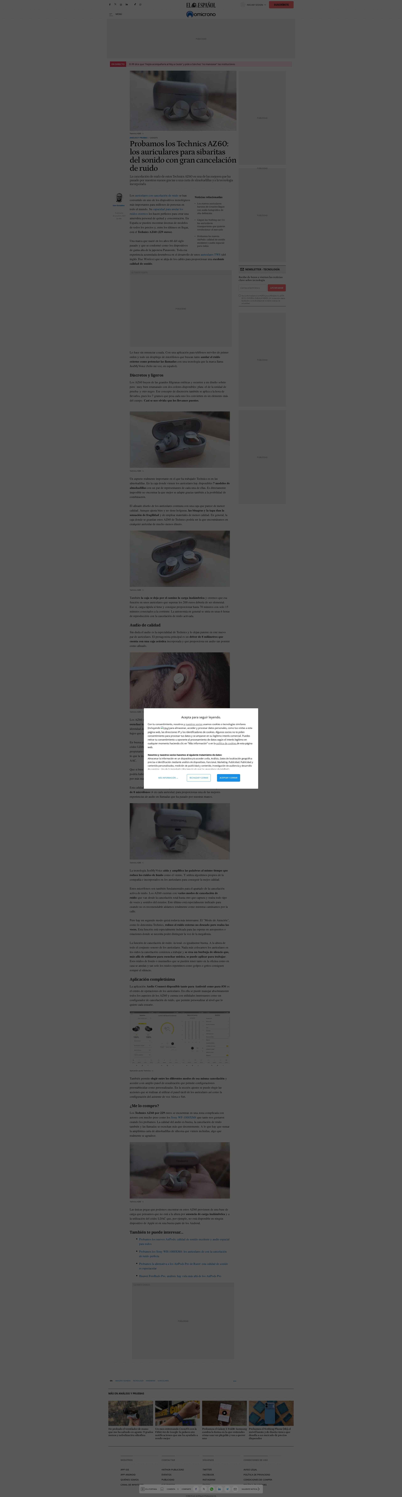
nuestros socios (194, 724)
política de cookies (226, 743)
